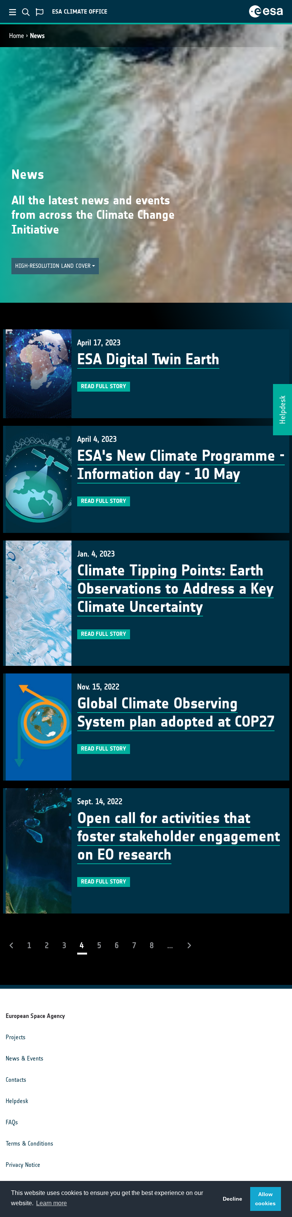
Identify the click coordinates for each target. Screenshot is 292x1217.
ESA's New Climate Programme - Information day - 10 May (181, 465)
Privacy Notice (23, 1164)
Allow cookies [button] (265, 1198)
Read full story (103, 386)
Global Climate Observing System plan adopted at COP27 (176, 712)
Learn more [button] (51, 1203)
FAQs (12, 1122)
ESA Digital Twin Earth (148, 359)
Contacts (16, 1079)
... (170, 945)
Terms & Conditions (29, 1143)
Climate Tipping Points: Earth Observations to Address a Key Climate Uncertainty (175, 588)
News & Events (24, 1058)
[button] (55, 266)
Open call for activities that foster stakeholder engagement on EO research (178, 836)
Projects (15, 1037)
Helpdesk (17, 1101)
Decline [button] (232, 1199)
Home (16, 36)
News (37, 36)
